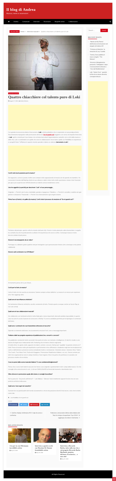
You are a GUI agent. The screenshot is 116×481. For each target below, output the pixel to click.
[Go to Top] (114, 479)
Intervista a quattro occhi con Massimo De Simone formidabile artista (44, 448)
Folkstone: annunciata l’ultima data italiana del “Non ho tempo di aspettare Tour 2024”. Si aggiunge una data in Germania (65, 415)
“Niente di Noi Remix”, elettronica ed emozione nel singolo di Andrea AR (99, 44)
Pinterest (35, 404)
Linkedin (45, 404)
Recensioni (47, 21)
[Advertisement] (45, 117)
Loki (12, 397)
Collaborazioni (73, 21)
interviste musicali (13, 93)
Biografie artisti (60, 21)
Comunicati (25, 21)
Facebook (13, 404)
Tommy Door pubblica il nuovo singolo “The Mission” (97, 57)
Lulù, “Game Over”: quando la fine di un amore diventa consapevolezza (98, 74)
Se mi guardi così (48, 135)
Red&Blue (16, 397)
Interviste (36, 21)
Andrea (16, 21)
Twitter (24, 404)
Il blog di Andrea (21, 9)
